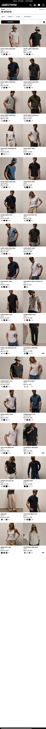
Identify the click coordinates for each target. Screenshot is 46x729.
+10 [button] (9, 453)
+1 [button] (9, 154)
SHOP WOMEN (29, 1)
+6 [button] (32, 386)
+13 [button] (9, 220)
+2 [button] (32, 353)
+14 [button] (9, 54)
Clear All (41, 9)
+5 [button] (32, 154)
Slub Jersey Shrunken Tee (8, 148)
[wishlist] (34, 4)
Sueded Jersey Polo (6, 215)
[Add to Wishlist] (20, 27)
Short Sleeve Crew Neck (8, 49)
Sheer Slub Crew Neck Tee (8, 348)
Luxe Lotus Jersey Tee (7, 447)
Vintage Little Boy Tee (30, 215)
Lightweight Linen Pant (31, 348)
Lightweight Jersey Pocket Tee (33, 281)
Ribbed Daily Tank (6, 547)
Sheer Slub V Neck (29, 381)
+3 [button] (32, 453)
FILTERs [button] (10, 22)
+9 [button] (32, 220)
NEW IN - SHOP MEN (18, 1)
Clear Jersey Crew (29, 148)
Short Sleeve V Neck (7, 414)
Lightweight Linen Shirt (31, 447)
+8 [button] (9, 353)
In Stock (8, 9)
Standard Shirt (28, 481)
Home (3, 9)
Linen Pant (4, 514)
